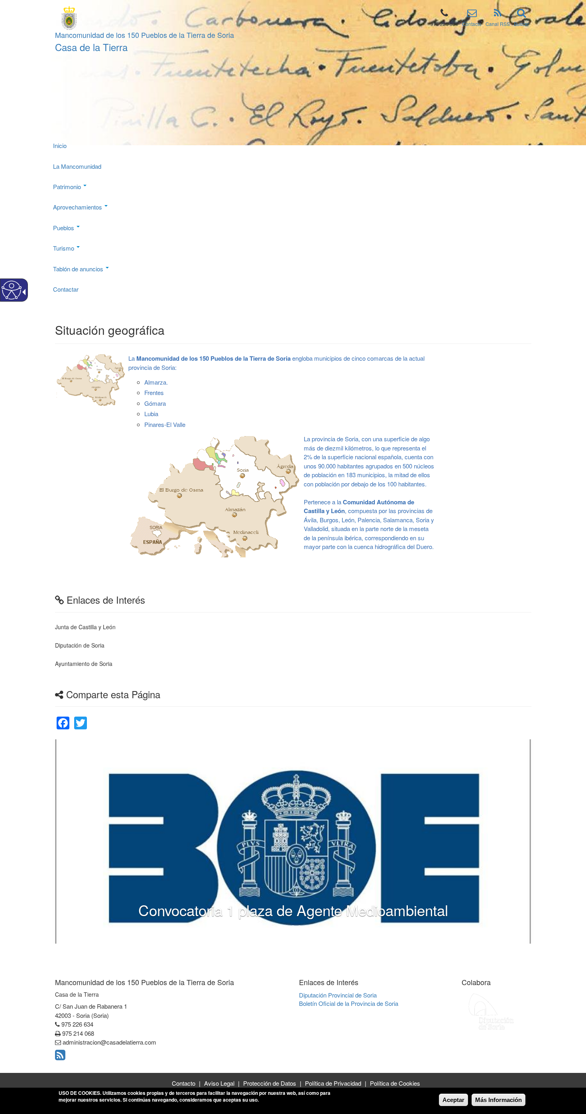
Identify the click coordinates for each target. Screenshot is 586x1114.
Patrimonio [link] (68, 186)
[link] (63, 718)
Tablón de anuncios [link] (79, 269)
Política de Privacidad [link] (333, 1083)
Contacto (472, 23)
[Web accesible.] (11, 290)
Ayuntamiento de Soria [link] (83, 664)
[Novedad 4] (299, 927)
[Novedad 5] (306, 927)
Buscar (521, 23)
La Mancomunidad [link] (78, 166)
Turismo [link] (64, 248)
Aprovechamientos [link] (78, 207)
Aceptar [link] (453, 1099)
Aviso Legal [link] (219, 1083)
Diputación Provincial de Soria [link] (338, 995)
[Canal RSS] (497, 14)
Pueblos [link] (64, 227)
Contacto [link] (183, 1083)
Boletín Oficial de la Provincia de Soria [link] (348, 1003)
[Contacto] (472, 14)
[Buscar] (521, 14)
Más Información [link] (498, 1099)
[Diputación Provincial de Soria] (491, 1011)
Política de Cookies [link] (395, 1083)
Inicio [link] (60, 145)
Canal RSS (498, 23)
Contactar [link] (66, 289)
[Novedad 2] (287, 927)
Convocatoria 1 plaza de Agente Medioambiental (293, 909)
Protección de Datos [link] (269, 1083)
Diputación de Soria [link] (79, 645)
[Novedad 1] (280, 927)
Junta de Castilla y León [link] (85, 627)
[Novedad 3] (293, 927)
